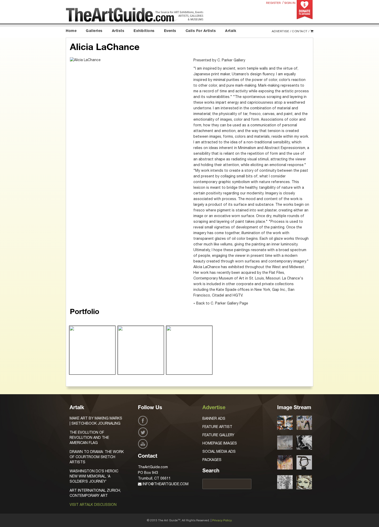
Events (170, 31)
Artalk (230, 31)
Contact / (301, 31)
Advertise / (281, 31)
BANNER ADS (213, 418)
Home (71, 31)
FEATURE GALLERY (218, 435)
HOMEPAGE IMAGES (219, 443)
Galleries (94, 31)
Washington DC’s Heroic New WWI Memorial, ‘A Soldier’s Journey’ (94, 476)
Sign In (289, 3)
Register (273, 3)
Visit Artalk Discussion (93, 505)
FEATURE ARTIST (217, 427)
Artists (118, 31)
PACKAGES (211, 460)
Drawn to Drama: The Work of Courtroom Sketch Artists (97, 457)
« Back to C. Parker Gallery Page (220, 303)
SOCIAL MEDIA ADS (219, 451)
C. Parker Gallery (231, 60)
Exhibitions (144, 31)
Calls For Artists (201, 31)
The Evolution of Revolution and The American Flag (89, 437)
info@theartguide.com (165, 484)
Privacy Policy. (222, 520)
